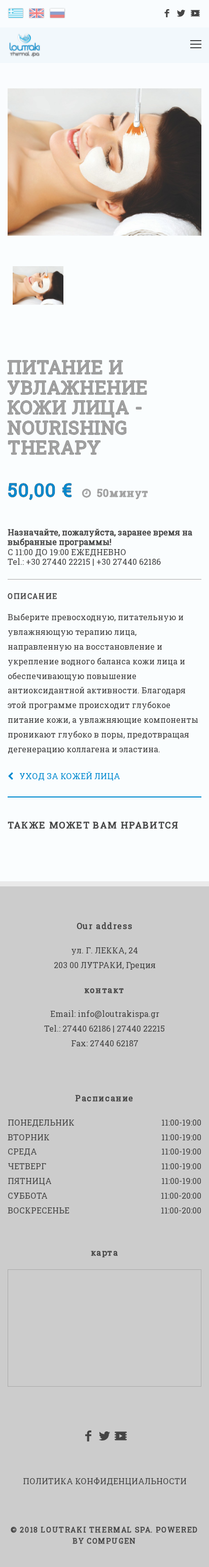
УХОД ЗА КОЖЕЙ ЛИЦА (69, 776)
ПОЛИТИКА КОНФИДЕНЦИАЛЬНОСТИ (105, 1481)
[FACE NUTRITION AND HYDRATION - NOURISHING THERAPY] (36, 12)
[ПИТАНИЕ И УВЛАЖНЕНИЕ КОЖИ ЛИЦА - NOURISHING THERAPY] (57, 12)
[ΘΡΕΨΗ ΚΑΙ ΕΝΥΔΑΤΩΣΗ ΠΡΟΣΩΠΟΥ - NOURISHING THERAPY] (16, 12)
